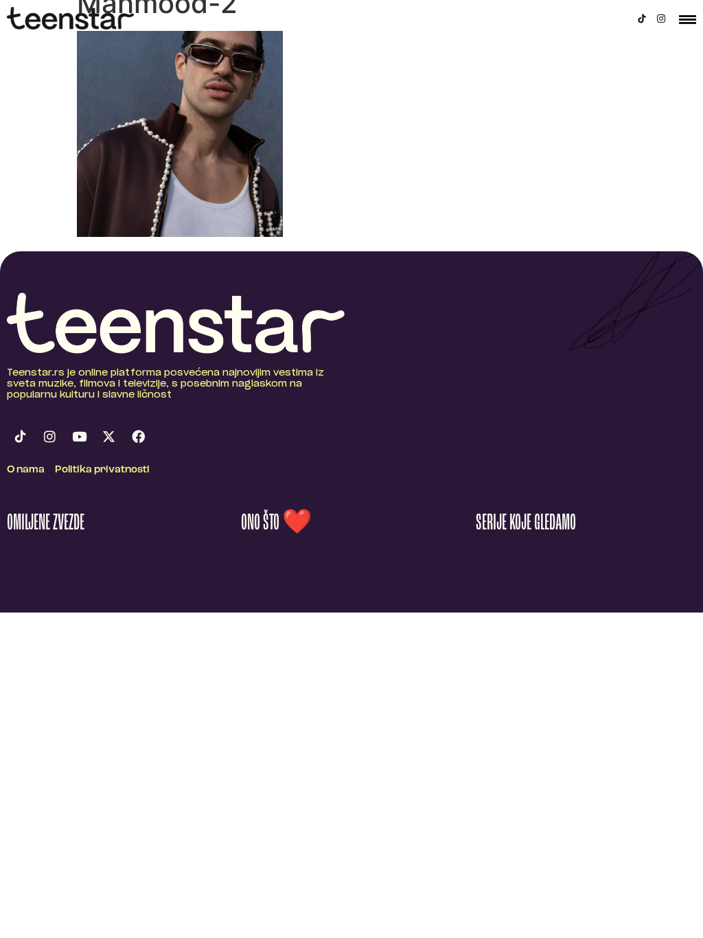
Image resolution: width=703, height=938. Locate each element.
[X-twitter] (108, 437)
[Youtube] (79, 437)
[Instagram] (661, 18)
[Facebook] (138, 437)
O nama (26, 470)
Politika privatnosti (102, 470)
